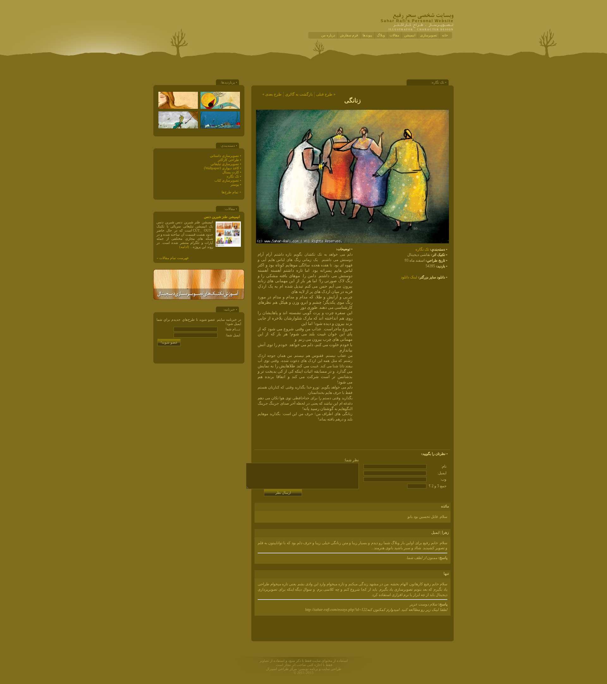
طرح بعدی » (272, 94)
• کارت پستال (231, 172)
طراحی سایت (331, 669)
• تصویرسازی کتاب (227, 180)
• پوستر (235, 184)
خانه (445, 35)
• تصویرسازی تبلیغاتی (226, 164)
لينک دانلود (409, 277)
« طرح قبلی (325, 94)
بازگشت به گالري (299, 94)
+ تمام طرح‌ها (231, 192)
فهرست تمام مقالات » (172, 258)
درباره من (328, 35)
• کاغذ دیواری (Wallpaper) (222, 168)
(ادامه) (184, 247)
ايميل (435, 532)
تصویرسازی (428, 35)
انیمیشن (409, 35)
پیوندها (367, 35)
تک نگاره (422, 249)
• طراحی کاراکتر (229, 160)
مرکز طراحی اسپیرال (281, 669)
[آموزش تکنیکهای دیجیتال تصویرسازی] (198, 298)
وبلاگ (381, 35)
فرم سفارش (349, 35)
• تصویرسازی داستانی (225, 156)
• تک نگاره (234, 176)
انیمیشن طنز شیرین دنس (222, 217)
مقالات (394, 35)
